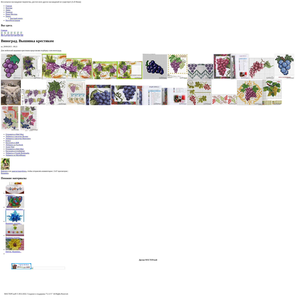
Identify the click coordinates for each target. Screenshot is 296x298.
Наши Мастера (11, 14)
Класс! (8, 141)
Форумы (9, 8)
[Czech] (5, 33)
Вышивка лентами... (14, 223)
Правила (9, 12)
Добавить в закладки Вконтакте (18, 139)
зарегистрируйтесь (19, 171)
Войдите (4, 171)
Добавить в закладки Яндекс (17, 136)
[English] (8, 33)
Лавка (8, 10)
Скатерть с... (10, 195)
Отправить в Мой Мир (15, 134)
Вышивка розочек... (13, 237)
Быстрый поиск (16, 18)
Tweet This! (10, 147)
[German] (15, 33)
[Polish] (18, 33)
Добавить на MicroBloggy (16, 155)
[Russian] (2, 33)
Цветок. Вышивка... (13, 252)
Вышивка (5, 173)
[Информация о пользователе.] (5, 169)
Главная (9, 6)
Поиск (8, 16)
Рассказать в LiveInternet (15, 151)
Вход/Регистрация (13, 20)
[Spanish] (21, 33)
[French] (12, 33)
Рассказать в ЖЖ (12, 143)
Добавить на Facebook (14, 145)
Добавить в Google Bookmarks (17, 153)
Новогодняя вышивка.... (15, 209)
